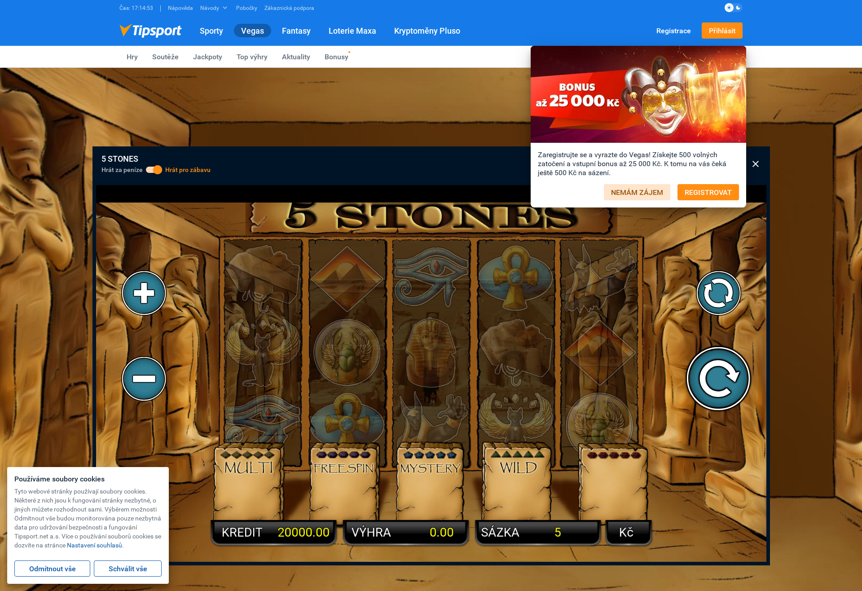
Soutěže (165, 57)
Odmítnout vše (52, 568)
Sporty (211, 30)
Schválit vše (128, 568)
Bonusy (336, 57)
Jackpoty (207, 57)
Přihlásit (722, 30)
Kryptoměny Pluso (427, 30)
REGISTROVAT (708, 192)
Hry (132, 57)
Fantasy (296, 30)
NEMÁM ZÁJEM (637, 192)
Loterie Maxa (352, 30)
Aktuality (296, 57)
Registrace (673, 30)
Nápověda (180, 7)
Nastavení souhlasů (94, 545)
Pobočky (246, 7)
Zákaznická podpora (289, 7)
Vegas (252, 30)
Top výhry (252, 57)
